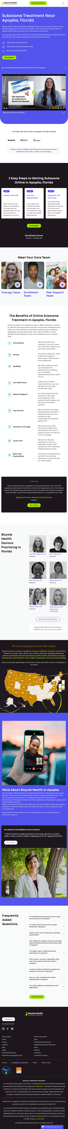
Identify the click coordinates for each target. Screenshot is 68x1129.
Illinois (26, 653)
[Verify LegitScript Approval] (6, 1070)
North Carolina (41, 655)
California (43, 651)
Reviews (37, 1050)
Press (36, 1047)
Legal (4, 1050)
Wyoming (62, 658)
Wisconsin (50, 658)
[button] (63, 3)
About (4, 1039)
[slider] (25, 108)
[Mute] (49, 108)
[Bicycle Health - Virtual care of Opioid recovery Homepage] (9, 3)
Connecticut (61, 651)
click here (40, 1119)
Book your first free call (49, 629)
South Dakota (18, 658)
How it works (6, 1036)
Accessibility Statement (20, 1062)
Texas (26, 658)
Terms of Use (45, 1062)
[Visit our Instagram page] (3, 1029)
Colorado (51, 651)
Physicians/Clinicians (9, 1052)
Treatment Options (40, 1055)
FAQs (35, 1039)
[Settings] (61, 108)
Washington (41, 658)
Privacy (4, 1062)
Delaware (8, 653)
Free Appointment (38, 3)
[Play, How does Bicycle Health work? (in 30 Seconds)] (4, 108)
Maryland (43, 653)
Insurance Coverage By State (12, 1055)
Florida (15, 653)
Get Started (9, 57)
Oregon (62, 655)
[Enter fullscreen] (63, 108)
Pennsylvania (7, 658)
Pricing (4, 1042)
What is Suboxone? (40, 1036)
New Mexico (30, 655)
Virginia (33, 658)
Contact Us (8, 1019)
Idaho (20, 653)
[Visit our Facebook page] (8, 1029)
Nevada (22, 655)
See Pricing (33, 149)
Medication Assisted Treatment (45, 1044)
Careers (5, 1044)
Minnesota (59, 653)
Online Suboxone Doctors (42, 1042)
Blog (3, 1047)
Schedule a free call (24, 151)
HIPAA (35, 1062)
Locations (37, 1052)
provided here (38, 1086)
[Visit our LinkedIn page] (12, 1029)
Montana (6, 655)
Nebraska (14, 655)
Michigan (51, 653)
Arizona (35, 651)
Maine (36, 653)
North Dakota (53, 655)
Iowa (31, 653)
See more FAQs (37, 997)
